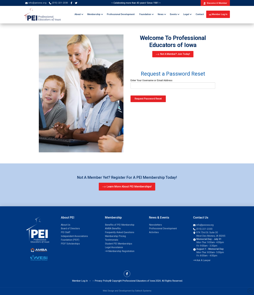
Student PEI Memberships (118, 243)
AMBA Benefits (113, 228)
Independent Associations (74, 236)
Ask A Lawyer (203, 260)
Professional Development (163, 228)
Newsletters (155, 224)
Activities (154, 232)
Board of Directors (70, 228)
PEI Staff (65, 232)
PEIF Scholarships (70, 243)
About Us (65, 224)
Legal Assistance (114, 247)
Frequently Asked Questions (119, 232)
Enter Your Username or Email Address (151, 80)
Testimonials (111, 239)
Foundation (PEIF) (70, 239)
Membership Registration (121, 251)
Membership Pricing (115, 236)
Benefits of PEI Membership (119, 224)
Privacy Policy (102, 280)
